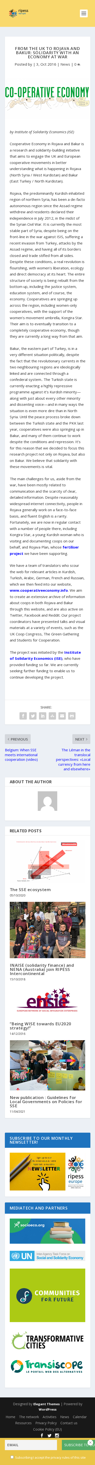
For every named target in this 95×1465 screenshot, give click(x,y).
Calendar (80, 1416)
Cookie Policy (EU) (47, 1429)
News (65, 64)
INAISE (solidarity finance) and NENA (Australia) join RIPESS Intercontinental (42, 969)
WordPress (48, 1409)
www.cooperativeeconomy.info (39, 590)
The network (29, 1416)
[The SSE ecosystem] (48, 861)
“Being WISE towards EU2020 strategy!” (40, 1026)
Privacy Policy (46, 1423)
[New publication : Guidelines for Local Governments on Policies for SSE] (48, 1065)
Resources (23, 1423)
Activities (50, 1416)
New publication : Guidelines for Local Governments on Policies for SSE (46, 1102)
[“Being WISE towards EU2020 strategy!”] (48, 1001)
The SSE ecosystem (30, 889)
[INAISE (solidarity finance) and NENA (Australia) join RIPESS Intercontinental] (48, 930)
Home (10, 1416)
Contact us (68, 1423)
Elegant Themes (46, 1404)
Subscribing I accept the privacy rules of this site (50, 1457)
